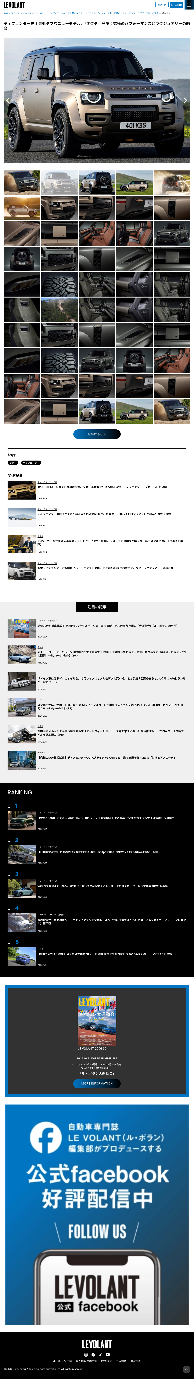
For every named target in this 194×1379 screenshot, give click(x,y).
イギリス (27, 13)
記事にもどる (97, 434)
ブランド (15, 13)
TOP (6, 13)
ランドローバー (42, 13)
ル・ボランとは (62, 1361)
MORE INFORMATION (97, 1083)
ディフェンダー (31, 462)
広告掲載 (121, 1361)
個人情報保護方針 (86, 1361)
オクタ (12, 462)
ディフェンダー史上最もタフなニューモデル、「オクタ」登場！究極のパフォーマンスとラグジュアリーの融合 (106, 13)
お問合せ (106, 1361)
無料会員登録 (176, 4)
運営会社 (135, 1361)
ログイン (162, 4)
